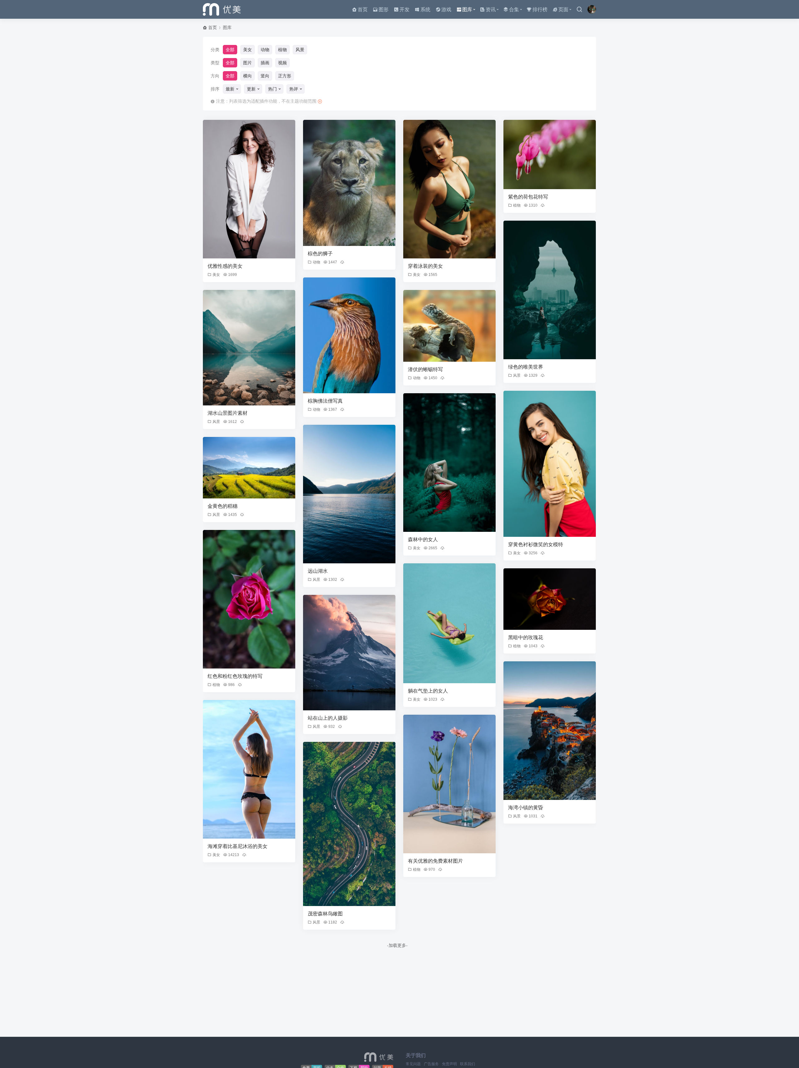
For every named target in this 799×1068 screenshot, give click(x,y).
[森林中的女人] (449, 462)
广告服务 (431, 1064)
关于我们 (416, 1055)
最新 (230, 88)
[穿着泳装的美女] (449, 189)
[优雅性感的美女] (249, 189)
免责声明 (449, 1064)
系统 (425, 9)
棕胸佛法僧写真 (325, 401)
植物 (282, 49)
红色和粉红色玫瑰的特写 (235, 676)
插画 (265, 62)
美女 (247, 49)
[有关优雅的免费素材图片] (449, 784)
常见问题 (413, 1064)
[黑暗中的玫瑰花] (549, 599)
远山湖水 (318, 571)
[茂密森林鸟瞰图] (349, 824)
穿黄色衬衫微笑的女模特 (535, 544)
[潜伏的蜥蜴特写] (449, 326)
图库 (467, 9)
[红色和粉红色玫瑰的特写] (249, 599)
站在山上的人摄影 (328, 718)
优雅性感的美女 (225, 266)
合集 (514, 9)
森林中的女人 (423, 539)
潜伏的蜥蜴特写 (425, 369)
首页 (363, 9)
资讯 (491, 9)
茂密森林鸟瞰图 (325, 913)
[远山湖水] (349, 494)
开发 (404, 9)
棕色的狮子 (320, 253)
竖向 (265, 75)
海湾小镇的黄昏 (525, 807)
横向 (247, 75)
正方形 (284, 75)
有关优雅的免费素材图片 (435, 861)
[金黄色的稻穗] (249, 467)
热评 (293, 88)
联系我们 (467, 1064)
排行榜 (539, 9)
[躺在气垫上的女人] (449, 623)
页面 (563, 9)
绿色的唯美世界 (525, 367)
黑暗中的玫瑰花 (525, 637)
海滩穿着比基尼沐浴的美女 (237, 846)
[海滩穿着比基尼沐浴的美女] (249, 769)
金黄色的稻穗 (223, 506)
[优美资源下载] (222, 9)
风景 (300, 49)
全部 (230, 49)
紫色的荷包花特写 (528, 196)
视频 (282, 62)
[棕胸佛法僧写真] (349, 335)
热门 (272, 88)
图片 (247, 62)
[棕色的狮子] (349, 183)
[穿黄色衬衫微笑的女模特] (549, 464)
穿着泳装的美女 (425, 266)
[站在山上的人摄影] (349, 652)
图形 (384, 9)
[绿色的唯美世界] (549, 290)
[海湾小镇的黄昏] (549, 730)
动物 (265, 49)
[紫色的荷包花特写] (549, 154)
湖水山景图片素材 (228, 413)
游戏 (446, 9)
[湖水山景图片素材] (249, 347)
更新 (251, 88)
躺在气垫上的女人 (428, 690)
